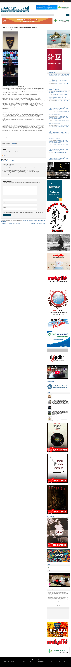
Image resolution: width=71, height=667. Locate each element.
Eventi (25, 14)
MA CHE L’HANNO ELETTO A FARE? (11, 223)
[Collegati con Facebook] (5, 155)
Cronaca (16, 14)
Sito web (5, 207)
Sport (34, 14)
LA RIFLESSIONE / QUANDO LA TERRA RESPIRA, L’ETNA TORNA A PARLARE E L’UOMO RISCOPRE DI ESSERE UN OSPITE (59, 108)
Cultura (29, 14)
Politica (21, 14)
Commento (6, 184)
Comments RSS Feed (11, 160)
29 (58, 618)
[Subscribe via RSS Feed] (3, 155)
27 (51, 618)
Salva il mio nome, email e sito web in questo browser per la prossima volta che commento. (23, 212)
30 (61, 618)
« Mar (48, 619)
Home (3, 14)
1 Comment (14, 29)
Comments (66, 1)
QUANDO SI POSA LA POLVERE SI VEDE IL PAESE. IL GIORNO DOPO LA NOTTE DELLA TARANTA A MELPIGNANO (59, 75)
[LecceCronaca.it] (15, 11)
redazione (4, 29)
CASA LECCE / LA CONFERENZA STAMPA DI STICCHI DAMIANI (19, 27)
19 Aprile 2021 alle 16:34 (6, 165)
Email (4, 202)
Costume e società (9, 14)
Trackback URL (4, 160)
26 (48, 618)
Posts (61, 1)
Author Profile (13, 143)
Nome (4, 198)
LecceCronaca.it (35, 660)
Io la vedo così (39, 14)
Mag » (51, 619)
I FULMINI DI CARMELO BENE (38, 223)
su (51, 74)
